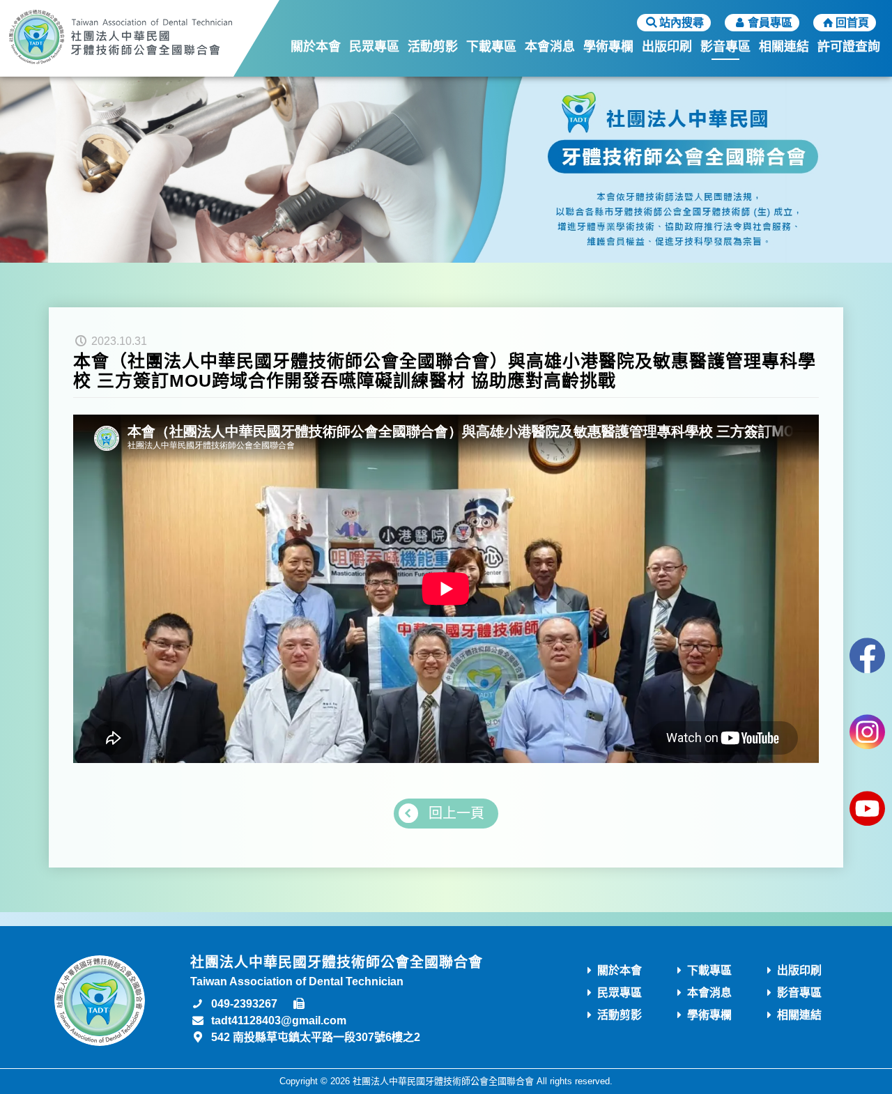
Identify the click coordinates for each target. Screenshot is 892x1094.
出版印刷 (667, 47)
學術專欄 (608, 47)
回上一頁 (456, 813)
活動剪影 (433, 47)
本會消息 (550, 47)
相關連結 (784, 47)
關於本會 (316, 47)
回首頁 (852, 23)
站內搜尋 (681, 23)
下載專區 (491, 47)
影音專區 (725, 47)
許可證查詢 (848, 47)
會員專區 (770, 23)
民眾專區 (374, 47)
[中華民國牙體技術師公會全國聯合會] (120, 38)
